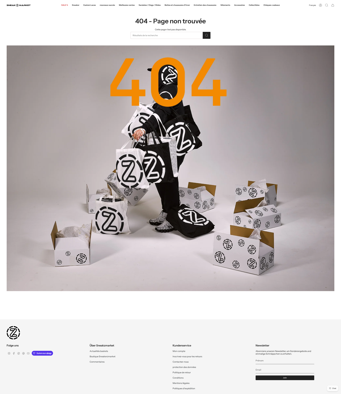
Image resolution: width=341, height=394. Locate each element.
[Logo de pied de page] (13, 332)
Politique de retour (182, 372)
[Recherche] (206, 35)
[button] (75, 5)
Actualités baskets (99, 351)
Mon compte (179, 351)
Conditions (178, 377)
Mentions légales (181, 383)
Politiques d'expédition (184, 388)
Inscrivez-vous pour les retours (187, 356)
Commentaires (97, 361)
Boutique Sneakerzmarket (102, 356)
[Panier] (333, 5)
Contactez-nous (181, 361)
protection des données (184, 367)
